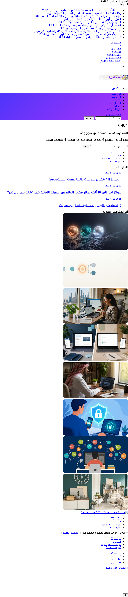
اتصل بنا (117, 155)
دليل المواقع (114, 109)
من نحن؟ (116, 152)
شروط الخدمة (113, 161)
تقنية (118, 100)
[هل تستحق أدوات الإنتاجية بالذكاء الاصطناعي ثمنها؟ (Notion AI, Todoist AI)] (95, 360)
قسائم (117, 106)
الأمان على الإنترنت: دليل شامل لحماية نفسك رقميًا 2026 (90, 22)
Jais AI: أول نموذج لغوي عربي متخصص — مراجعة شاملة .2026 (85, 25)
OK (125, 595)
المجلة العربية (70, 532)
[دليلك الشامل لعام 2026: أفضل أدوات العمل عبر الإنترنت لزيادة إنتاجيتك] (95, 322)
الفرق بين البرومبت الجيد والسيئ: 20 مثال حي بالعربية (91, 19)
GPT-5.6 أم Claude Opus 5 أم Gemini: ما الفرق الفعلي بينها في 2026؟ (81, 10)
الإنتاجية (116, 97)
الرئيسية (116, 94)
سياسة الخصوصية (111, 158)
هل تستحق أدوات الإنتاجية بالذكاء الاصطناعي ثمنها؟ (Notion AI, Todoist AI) (78, 16)
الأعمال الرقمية (113, 103)
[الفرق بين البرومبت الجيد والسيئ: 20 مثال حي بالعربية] (95, 397)
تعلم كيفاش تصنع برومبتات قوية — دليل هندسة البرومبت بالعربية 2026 (80, 34)
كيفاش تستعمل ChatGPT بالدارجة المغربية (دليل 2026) (90, 37)
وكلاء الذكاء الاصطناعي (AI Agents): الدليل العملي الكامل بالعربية (84, 13)
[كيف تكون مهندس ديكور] (95, 509)
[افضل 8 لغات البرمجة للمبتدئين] (95, 472)
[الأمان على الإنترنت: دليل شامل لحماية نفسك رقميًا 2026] (95, 434)
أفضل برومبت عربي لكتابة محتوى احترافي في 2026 (90, 28)
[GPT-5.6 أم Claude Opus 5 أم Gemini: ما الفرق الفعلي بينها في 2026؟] (95, 249)
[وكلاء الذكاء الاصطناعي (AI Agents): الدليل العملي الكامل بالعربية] (95, 286)
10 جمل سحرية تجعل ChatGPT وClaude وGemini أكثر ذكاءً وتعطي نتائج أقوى (77, 31)
